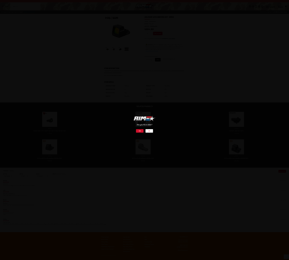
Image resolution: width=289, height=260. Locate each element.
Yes (140, 131)
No (149, 131)
